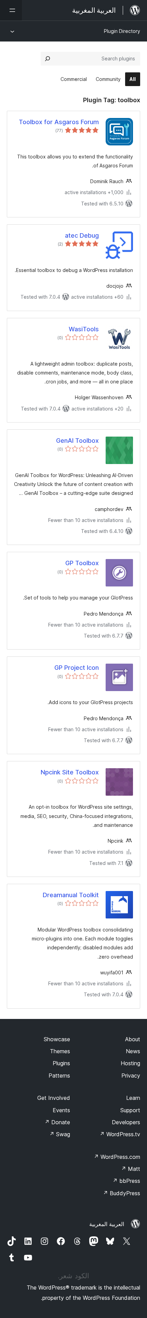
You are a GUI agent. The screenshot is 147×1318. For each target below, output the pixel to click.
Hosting (130, 1063)
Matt (130, 1168)
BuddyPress (121, 1193)
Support (130, 1110)
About (132, 1039)
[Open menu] (11, 10)
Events (61, 1110)
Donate (57, 1122)
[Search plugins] (47, 59)
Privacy (130, 1075)
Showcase (57, 1039)
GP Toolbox (82, 563)
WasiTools (84, 329)
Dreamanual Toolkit (71, 895)
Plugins (61, 1063)
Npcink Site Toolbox (70, 772)
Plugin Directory (122, 31)
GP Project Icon (76, 667)
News (133, 1051)
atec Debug (82, 235)
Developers (126, 1122)
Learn (133, 1097)
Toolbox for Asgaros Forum (59, 122)
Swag (59, 1134)
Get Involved (53, 1097)
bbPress (126, 1180)
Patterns (59, 1075)
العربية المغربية (106, 1224)
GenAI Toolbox (77, 440)
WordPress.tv (119, 1134)
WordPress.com (117, 1156)
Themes (60, 1051)
